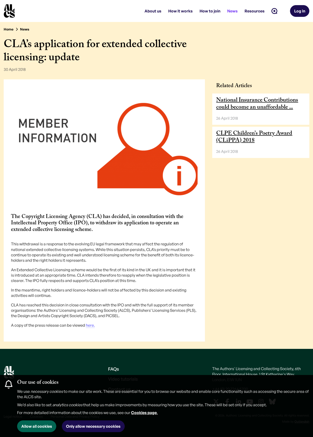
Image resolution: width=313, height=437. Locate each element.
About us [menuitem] (153, 11)
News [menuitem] (232, 11)
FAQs (113, 369)
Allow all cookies (36, 426)
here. (90, 325)
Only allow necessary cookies (93, 426)
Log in (299, 11)
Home (8, 29)
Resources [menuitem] (255, 11)
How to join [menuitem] (210, 11)
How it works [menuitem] (180, 11)
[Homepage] (9, 11)
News (24, 29)
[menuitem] (274, 11)
